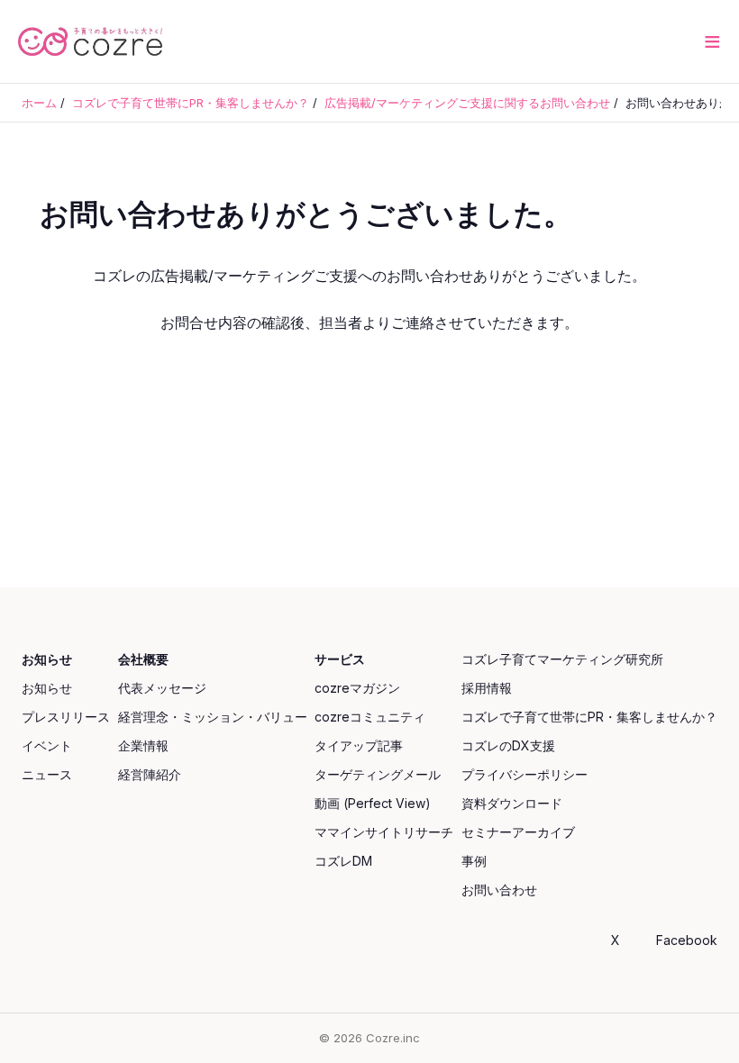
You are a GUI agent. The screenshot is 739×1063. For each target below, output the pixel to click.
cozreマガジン (357, 687)
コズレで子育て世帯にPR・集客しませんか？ (589, 716)
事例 (474, 860)
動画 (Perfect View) (373, 803)
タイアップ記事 (359, 745)
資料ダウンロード (511, 803)
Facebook (686, 940)
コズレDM (343, 860)
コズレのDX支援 (508, 745)
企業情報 (143, 745)
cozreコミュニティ (370, 716)
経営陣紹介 (149, 774)
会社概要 (143, 659)
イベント (47, 745)
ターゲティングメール (378, 774)
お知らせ (47, 659)
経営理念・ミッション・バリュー (212, 716)
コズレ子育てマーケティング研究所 (562, 659)
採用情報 (486, 687)
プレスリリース (66, 716)
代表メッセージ (162, 687)
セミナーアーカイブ (518, 832)
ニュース (47, 774)
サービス (340, 659)
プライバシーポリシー (524, 774)
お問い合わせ (499, 889)
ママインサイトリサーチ (384, 832)
